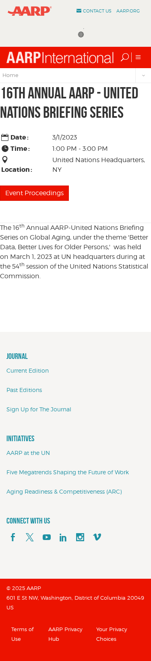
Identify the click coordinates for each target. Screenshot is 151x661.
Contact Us (97, 11)
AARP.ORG (128, 11)
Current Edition (27, 370)
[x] (29, 537)
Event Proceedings (34, 193)
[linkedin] (63, 537)
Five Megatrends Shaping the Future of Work (67, 472)
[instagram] (80, 537)
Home (10, 75)
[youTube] (46, 537)
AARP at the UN (28, 452)
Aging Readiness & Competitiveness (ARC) (64, 491)
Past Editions (24, 389)
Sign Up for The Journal (38, 409)
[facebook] (12, 537)
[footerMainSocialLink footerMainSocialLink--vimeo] (97, 537)
